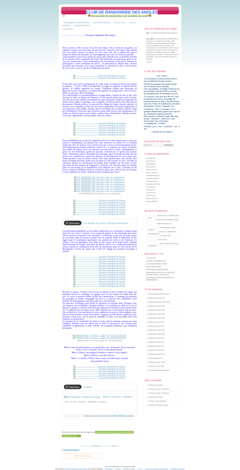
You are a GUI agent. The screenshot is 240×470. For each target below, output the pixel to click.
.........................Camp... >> (110, 445)
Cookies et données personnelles (156, 469)
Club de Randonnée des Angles (76, 469)
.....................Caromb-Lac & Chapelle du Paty (163, 219)
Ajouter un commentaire (82, 456)
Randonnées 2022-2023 (156, 310)
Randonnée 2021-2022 (156, 326)
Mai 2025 (149, 190)
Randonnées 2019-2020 (156, 334)
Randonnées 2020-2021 (156, 354)
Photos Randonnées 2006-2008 (159, 302)
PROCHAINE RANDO (101, 23)
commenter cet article (70, 436)
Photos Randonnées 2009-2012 (159, 294)
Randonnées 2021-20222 (157, 362)
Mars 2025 (150, 196)
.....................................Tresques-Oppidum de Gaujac (89, 35)
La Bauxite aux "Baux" (155, 397)
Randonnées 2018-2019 (156, 314)
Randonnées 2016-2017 (156, 330)
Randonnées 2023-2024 (125, 432)
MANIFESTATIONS (82, 26)
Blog (148, 33)
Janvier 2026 (151, 173)
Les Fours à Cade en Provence (158, 393)
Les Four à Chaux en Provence (158, 389)
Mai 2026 (149, 161)
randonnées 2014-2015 (156, 366)
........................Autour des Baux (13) (160, 223)
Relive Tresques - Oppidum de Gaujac (119, 397)
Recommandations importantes (106, 432)
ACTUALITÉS (120, 23)
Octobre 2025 (151, 181)
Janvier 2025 (151, 201)
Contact (149, 62)
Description (150, 39)
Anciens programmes (155, 358)
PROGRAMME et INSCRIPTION (76, 23)
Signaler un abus (129, 469)
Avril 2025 (150, 193)
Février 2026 (150, 170)
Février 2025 (150, 198)
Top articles (109, 469)
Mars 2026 (150, 167)
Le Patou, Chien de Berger (157, 401)
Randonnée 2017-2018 (156, 322)
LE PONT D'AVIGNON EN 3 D (156, 261)
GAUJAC (88, 387)
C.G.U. (140, 469)
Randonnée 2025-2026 (156, 346)
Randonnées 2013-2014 (156, 350)
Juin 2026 (149, 158)
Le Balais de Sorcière (155, 385)
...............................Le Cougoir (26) (159, 236)
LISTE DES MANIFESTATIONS (156, 264)
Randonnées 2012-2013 (156, 298)
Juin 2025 (149, 187)
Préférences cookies (177, 469)
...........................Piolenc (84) (157, 240)
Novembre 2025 (152, 178)
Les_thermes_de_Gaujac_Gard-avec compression (106, 223)
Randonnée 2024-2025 (156, 342)
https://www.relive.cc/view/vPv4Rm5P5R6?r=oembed (109, 416)
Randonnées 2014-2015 (156, 306)
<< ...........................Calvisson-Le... (91, 445)
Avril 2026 (150, 164)
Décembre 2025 (152, 175)
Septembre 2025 (152, 184)
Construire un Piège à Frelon (158, 405)
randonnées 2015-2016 (156, 338)
